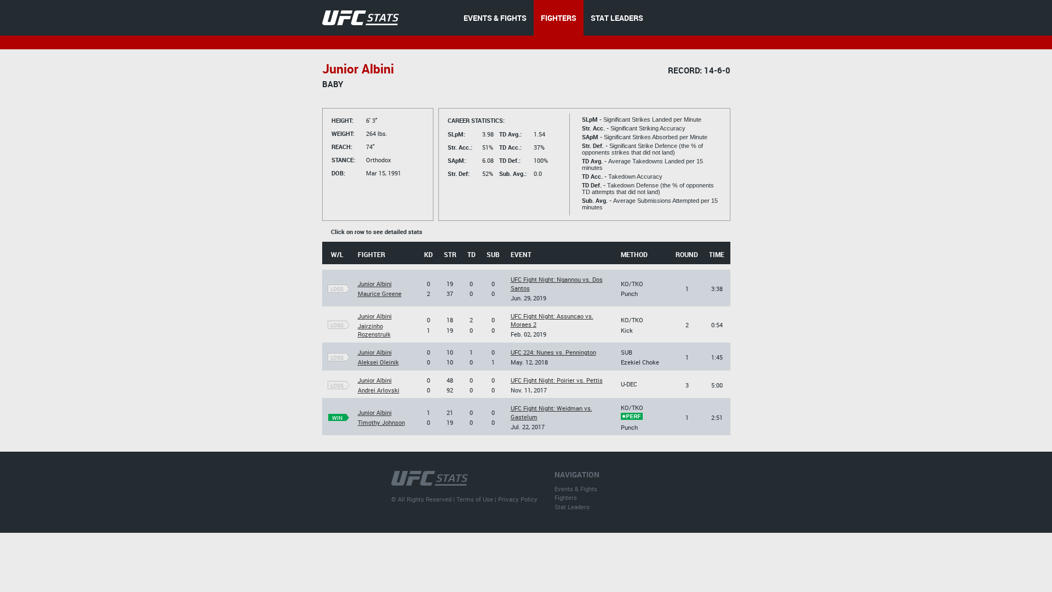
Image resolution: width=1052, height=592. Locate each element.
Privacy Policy (518, 499)
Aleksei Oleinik (378, 362)
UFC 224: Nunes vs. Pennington (553, 352)
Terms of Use (474, 499)
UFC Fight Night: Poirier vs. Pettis (557, 380)
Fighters (565, 497)
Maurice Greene (380, 293)
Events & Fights (575, 489)
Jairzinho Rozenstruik (374, 330)
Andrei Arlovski (378, 390)
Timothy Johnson (381, 422)
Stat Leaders (572, 507)
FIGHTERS (558, 18)
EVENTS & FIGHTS (495, 18)
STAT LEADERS (617, 18)
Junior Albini (375, 284)
